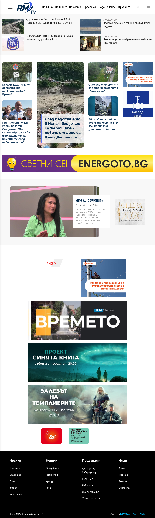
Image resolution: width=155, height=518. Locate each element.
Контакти (124, 488)
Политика (15, 468)
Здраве (13, 488)
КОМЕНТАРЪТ (88, 479)
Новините (87, 485)
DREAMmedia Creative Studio (132, 514)
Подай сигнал (107, 7)
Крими (13, 481)
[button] (15, 211)
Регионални (52, 475)
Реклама (123, 481)
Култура (50, 481)
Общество (15, 475)
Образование (52, 468)
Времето (75, 7)
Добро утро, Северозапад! (89, 470)
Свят (48, 488)
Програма (90, 7)
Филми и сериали (91, 498)
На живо (47, 7)
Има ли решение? (91, 492)
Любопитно (16, 494)
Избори (122, 7)
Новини (59, 7)
